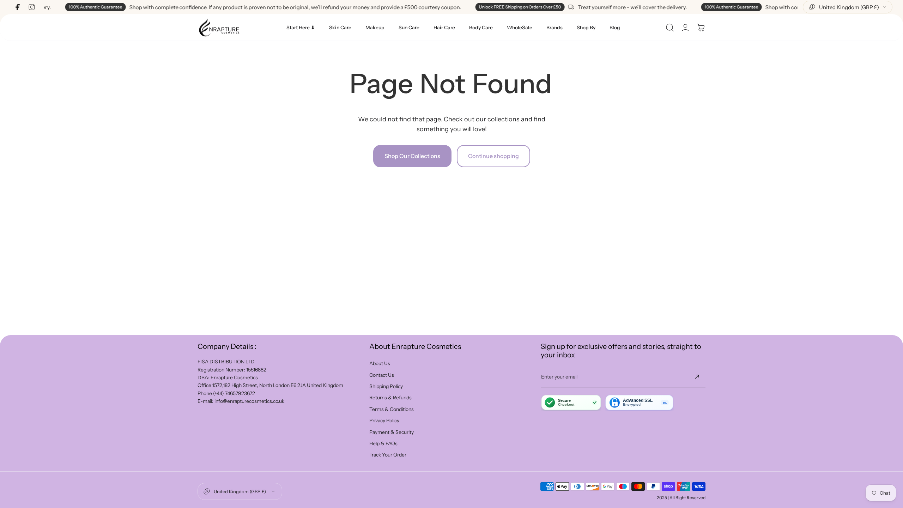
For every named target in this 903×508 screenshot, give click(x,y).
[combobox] (847, 7)
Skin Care (340, 27)
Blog (615, 27)
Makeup (374, 27)
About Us (379, 363)
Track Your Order (387, 455)
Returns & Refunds (390, 397)
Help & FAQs (383, 443)
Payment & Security (391, 432)
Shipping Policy (386, 386)
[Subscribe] (697, 376)
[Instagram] (32, 7)
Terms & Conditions (391, 409)
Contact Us (381, 375)
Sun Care (409, 27)
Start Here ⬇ (300, 27)
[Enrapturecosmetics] (219, 27)
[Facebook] (18, 7)
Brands (554, 27)
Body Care (481, 27)
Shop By (586, 27)
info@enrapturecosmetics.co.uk (249, 401)
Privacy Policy (384, 420)
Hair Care (444, 27)
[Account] (685, 27)
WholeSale (519, 27)
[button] (670, 27)
